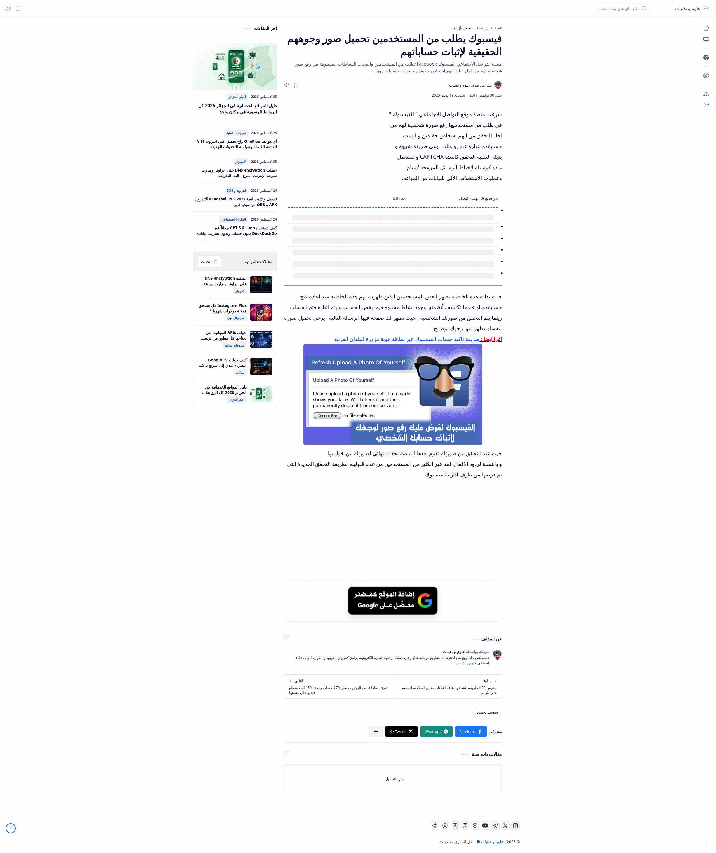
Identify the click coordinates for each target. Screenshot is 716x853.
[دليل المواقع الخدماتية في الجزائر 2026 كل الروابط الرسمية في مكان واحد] (235, 66)
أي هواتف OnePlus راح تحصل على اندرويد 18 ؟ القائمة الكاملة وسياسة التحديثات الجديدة (237, 144)
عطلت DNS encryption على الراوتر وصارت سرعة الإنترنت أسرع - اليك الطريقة (239, 172)
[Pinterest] (445, 825)
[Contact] (706, 105)
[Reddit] (435, 825)
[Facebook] (515, 825)
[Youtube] (485, 825)
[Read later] (296, 85)
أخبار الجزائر (237, 96)
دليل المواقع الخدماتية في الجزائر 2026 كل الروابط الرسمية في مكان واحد (237, 108)
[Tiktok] (455, 825)
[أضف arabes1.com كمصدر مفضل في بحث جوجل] (393, 600)
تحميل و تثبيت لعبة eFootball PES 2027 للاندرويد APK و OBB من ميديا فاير (236, 201)
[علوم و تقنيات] (470, 85)
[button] (706, 8)
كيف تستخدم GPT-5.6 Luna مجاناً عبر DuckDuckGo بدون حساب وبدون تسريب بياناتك (236, 230)
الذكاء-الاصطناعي (233, 219)
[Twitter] (505, 825)
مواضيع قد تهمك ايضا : (478, 198)
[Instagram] (465, 825)
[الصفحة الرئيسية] (706, 28)
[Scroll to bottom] (11, 828)
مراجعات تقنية (236, 132)
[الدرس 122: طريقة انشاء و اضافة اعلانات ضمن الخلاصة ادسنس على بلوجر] (447, 686)
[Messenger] (475, 825)
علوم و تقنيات (688, 8)
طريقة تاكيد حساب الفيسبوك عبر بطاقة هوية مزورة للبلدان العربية (406, 339)
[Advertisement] (336, 159)
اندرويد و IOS (236, 190)
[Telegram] (495, 825)
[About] (706, 93)
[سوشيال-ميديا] (487, 712)
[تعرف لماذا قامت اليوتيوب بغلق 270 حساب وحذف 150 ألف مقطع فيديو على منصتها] (338, 686)
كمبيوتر (240, 161)
